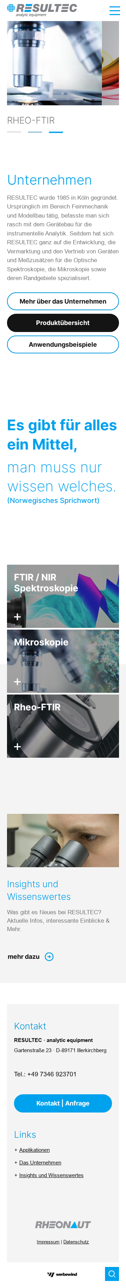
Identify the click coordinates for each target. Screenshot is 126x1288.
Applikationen (34, 1150)
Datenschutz (76, 1241)
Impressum (48, 1241)
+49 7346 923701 (52, 1074)
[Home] (42, 10)
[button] (56, 132)
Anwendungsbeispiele (63, 344)
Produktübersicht (63, 322)
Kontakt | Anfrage (63, 1103)
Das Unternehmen (40, 1163)
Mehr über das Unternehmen (63, 301)
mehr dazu (24, 956)
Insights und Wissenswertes (51, 1175)
